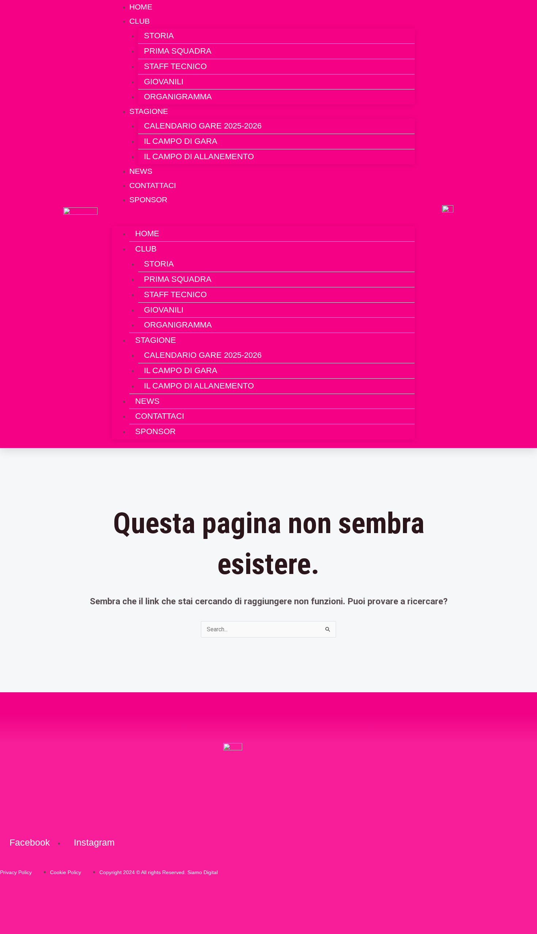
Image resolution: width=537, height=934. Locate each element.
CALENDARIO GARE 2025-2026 (203, 125)
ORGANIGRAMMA (178, 96)
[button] (263, 221)
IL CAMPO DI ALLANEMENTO (199, 156)
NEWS (147, 401)
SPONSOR (148, 199)
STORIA (159, 35)
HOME (147, 233)
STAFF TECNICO (175, 66)
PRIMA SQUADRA (178, 50)
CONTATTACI (159, 416)
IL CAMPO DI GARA (180, 141)
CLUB (139, 21)
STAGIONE (148, 111)
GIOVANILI (163, 81)
